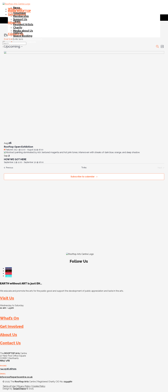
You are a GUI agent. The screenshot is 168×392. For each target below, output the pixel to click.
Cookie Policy (38, 386)
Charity (17, 27)
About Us (8, 334)
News (16, 7)
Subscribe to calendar (83, 176)
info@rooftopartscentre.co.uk (16, 377)
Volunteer (19, 13)
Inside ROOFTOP (19, 11)
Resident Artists (23, 24)
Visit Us (18, 32)
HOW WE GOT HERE (15, 159)
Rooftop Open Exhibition (18, 146)
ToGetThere (19, 388)
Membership (21, 16)
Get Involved (11, 326)
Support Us (20, 19)
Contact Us (10, 343)
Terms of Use (9, 386)
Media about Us (23, 30)
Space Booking (22, 35)
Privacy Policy (24, 386)
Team (16, 21)
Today (84, 167)
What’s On (9, 318)
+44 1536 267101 (8, 369)
